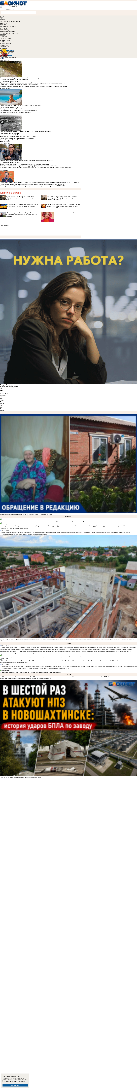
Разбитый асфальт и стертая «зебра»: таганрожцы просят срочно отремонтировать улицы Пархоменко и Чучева (90, 532)
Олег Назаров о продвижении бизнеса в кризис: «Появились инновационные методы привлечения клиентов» (33, 182)
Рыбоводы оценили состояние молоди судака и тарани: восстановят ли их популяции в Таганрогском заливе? (33, 86)
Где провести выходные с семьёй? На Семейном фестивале (18, 110)
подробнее (15, 386)
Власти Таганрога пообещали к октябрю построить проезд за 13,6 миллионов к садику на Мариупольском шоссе (93, 666)
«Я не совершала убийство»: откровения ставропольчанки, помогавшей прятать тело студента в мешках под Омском (31, 532)
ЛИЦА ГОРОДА (4, 30)
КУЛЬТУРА (3, 28)
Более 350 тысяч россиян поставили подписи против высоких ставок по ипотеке (73, 526)
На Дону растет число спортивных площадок (52, 656)
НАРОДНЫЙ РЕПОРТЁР (7, 31)
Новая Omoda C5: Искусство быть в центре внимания (94, 651)
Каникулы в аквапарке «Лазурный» (61, 647)
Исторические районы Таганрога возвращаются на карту (17, 138)
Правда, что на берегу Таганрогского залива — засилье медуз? (19, 84)
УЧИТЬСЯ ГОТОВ (10, 52)
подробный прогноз (6, 386)
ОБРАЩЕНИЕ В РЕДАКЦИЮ (9, 33)
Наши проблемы (5, 141)
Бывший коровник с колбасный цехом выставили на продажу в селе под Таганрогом (86, 656)
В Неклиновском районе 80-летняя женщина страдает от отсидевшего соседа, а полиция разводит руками (26, 514)
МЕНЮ (2, 16)
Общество (77, 182)
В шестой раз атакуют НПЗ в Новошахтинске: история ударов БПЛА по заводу (22, 777)
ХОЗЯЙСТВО (4, 45)
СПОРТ (2, 42)
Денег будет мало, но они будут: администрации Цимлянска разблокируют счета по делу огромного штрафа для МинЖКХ (33, 639)
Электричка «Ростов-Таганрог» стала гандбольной (38, 678)
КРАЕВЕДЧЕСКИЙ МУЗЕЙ (8, 26)
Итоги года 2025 (5, 143)
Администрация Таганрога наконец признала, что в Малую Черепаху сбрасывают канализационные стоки (32, 83)
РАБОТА (11, 50)
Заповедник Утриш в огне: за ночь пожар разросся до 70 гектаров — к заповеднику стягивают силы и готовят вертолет (32, 672)
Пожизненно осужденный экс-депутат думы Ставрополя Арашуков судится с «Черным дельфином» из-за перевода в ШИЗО (33, 666)
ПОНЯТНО (15, 1085)
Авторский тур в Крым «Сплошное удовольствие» (15, 112)
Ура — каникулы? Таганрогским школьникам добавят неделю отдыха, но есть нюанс (115, 526)
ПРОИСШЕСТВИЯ (5, 38)
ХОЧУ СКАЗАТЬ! (5, 47)
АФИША (2, 19)
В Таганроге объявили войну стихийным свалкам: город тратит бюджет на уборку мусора (45, 649)
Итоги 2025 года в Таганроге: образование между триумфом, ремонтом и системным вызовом (28, 166)
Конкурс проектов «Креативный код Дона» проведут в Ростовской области (92, 660)
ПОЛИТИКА (3, 36)
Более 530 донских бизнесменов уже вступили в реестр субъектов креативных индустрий (95, 647)
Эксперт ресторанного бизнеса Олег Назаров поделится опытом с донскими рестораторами (28, 186)
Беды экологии (4, 60)
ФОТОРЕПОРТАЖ (5, 43)
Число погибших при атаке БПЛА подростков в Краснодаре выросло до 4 (20, 656)
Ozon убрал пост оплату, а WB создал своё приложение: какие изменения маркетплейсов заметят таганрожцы (51, 651)
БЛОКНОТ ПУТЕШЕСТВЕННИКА (10, 21)
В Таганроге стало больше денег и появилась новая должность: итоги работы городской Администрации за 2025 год (35, 167)
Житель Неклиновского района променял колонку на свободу (17, 676)
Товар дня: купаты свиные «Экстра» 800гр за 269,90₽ (57, 668)
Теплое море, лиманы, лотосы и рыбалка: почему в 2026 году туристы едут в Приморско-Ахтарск (26, 647)
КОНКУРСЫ (3, 25)
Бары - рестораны (10, 57)
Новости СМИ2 (4, 225)
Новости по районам (6, 114)
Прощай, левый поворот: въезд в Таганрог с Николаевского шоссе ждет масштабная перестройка (90, 639)
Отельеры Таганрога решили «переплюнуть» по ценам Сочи (88, 676)
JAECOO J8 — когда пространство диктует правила (15, 528)
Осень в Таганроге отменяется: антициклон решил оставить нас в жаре (53, 676)
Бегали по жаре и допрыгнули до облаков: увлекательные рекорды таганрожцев (24, 164)
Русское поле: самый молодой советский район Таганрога (18, 136)
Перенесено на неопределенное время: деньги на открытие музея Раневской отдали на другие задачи (104, 525)
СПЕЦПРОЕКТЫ (5, 40)
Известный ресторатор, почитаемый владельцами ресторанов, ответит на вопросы (25, 184)
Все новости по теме (6, 81)
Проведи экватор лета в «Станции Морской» (13, 109)
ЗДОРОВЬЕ (3, 23)
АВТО (1, 18)
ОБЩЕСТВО (4, 35)
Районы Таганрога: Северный (9, 140)
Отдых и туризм (5, 88)
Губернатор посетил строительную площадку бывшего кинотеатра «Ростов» (89, 649)
